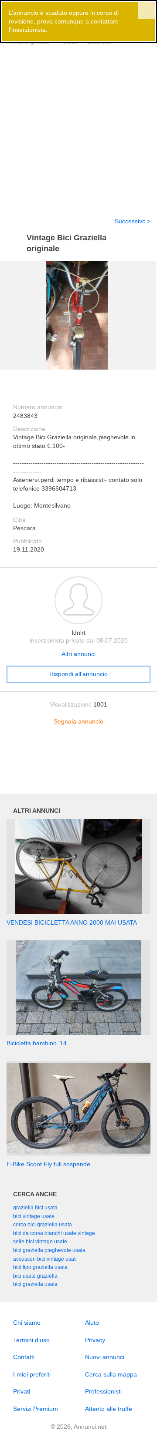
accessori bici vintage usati (45, 1259)
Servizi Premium (35, 1408)
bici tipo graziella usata (40, 1267)
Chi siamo (27, 1322)
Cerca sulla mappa (111, 1374)
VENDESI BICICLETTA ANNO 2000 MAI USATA (72, 922)
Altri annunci (78, 653)
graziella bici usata (35, 1208)
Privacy (95, 1339)
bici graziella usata (35, 1284)
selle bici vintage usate (40, 1242)
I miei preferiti (32, 1374)
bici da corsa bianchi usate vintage (54, 1233)
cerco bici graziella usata (42, 1225)
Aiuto (92, 1322)
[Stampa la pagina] (78, 749)
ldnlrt (78, 632)
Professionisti (103, 1391)
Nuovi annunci (104, 1356)
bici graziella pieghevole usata (49, 1250)
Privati (21, 1391)
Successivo (130, 221)
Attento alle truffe (108, 1408)
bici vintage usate (34, 1216)
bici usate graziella (35, 1276)
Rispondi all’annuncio (78, 673)
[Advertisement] (78, 125)
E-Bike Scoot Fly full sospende (48, 1164)
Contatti (23, 1356)
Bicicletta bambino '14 (37, 1043)
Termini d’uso (31, 1339)
